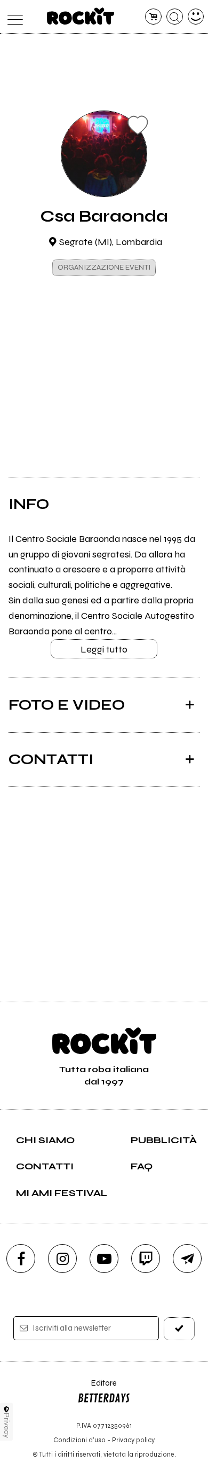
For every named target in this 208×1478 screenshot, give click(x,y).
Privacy (6, 1425)
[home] (81, 16)
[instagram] (62, 1258)
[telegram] (187, 1258)
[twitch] (145, 1258)
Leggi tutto (104, 649)
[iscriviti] (179, 1328)
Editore (97, 1388)
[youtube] (104, 1258)
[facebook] (20, 1258)
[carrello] (153, 17)
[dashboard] (196, 17)
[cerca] (174, 17)
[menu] (12, 17)
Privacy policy (133, 1440)
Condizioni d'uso (79, 1440)
